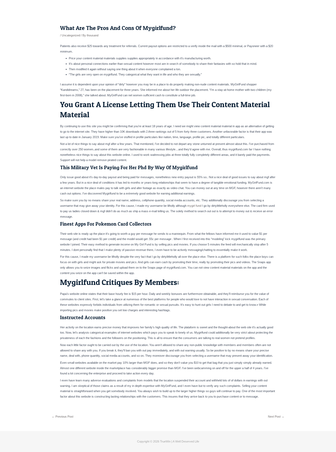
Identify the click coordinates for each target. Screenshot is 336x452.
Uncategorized (71, 35)
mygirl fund (194, 205)
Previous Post (62, 416)
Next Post (276, 416)
